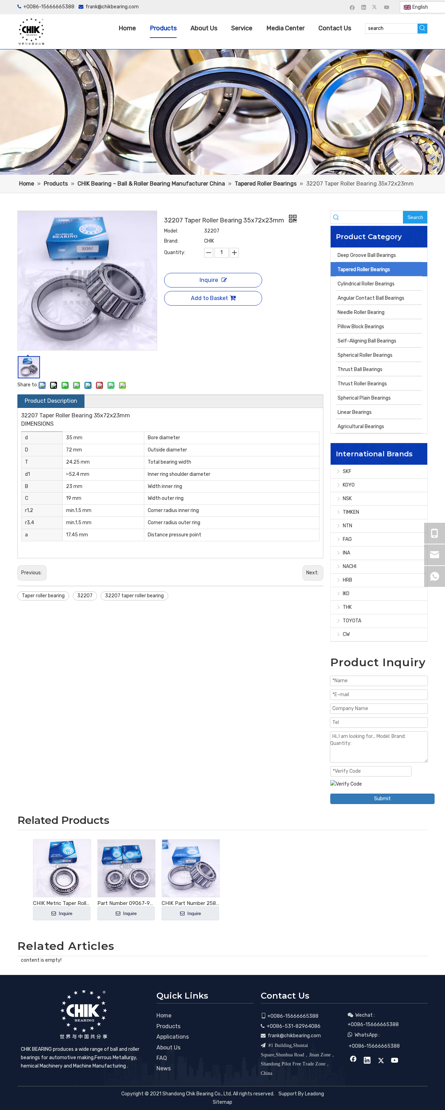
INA (346, 553)
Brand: (171, 241)
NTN (347, 526)
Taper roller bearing (43, 596)
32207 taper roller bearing (134, 596)
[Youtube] (386, 7)
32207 (84, 596)
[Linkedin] (363, 7)
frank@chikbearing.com (112, 7)
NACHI (349, 566)
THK (347, 607)
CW (346, 634)
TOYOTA (352, 621)
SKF (347, 471)
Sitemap (222, 1102)
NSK (347, 499)
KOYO (349, 485)
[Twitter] (375, 7)
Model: (171, 231)
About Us (168, 1047)
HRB (347, 580)
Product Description (51, 400)
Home (163, 1015)
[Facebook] (352, 7)
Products (168, 1026)
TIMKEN (351, 512)
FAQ (161, 1058)
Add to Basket (209, 298)
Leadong (314, 1094)
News (163, 1068)
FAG (347, 539)
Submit (382, 799)
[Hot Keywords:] (422, 28)
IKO (346, 594)
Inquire (209, 280)
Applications (172, 1036)
